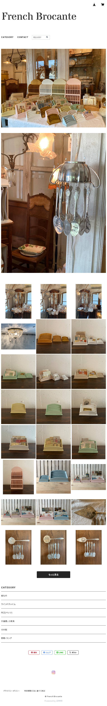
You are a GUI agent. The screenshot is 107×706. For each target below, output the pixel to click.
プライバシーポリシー (11, 691)
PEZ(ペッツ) (6, 612)
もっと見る (53, 574)
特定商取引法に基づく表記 (34, 691)
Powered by (50, 701)
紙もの (4, 595)
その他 (4, 629)
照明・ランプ (6, 638)
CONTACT (22, 37)
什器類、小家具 (8, 621)
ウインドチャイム (8, 604)
